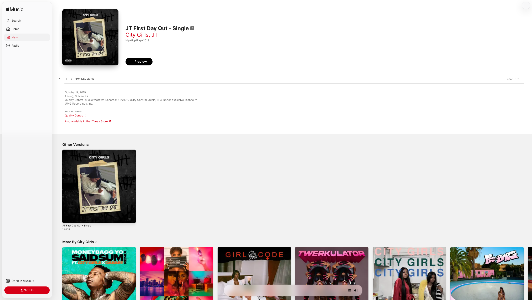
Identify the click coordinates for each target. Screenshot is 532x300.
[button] (27, 20)
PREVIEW (508, 79)
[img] (14, 9)
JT (154, 34)
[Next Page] (528, 283)
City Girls (137, 34)
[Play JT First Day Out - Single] (67, 218)
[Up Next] (349, 290)
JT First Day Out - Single (78, 151)
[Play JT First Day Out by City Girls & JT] (66, 79)
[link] (79, 242)
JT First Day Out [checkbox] (81, 78)
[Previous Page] (58, 283)
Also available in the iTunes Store (86, 121)
